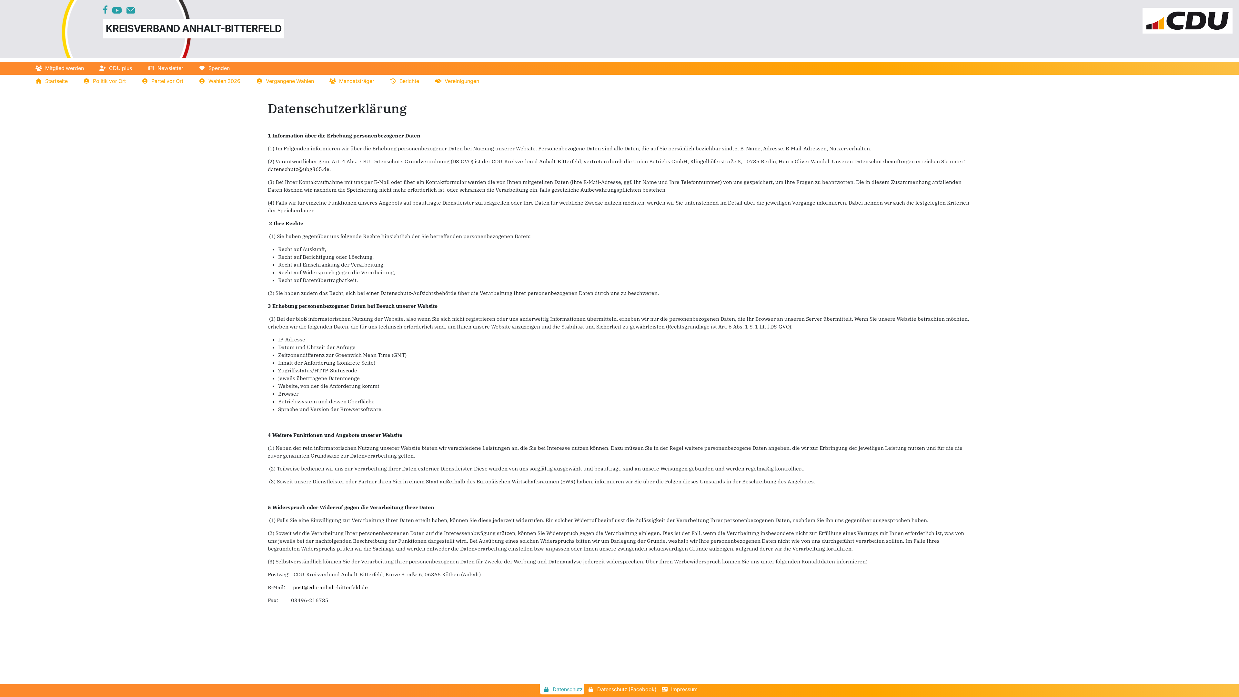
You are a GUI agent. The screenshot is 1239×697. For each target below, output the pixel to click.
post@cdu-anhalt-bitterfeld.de (330, 587)
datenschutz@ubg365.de (298, 169)
